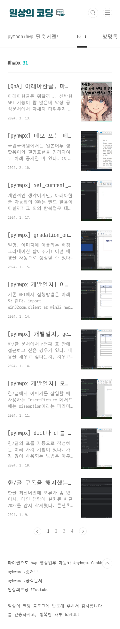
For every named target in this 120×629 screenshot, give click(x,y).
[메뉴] (107, 12)
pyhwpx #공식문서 (25, 581)
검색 (93, 13)
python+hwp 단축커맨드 (34, 37)
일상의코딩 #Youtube (28, 589)
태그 (82, 37)
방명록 (110, 37)
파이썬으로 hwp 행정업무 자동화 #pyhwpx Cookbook (58, 563)
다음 (83, 531)
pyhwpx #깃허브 (23, 572)
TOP (107, 563)
